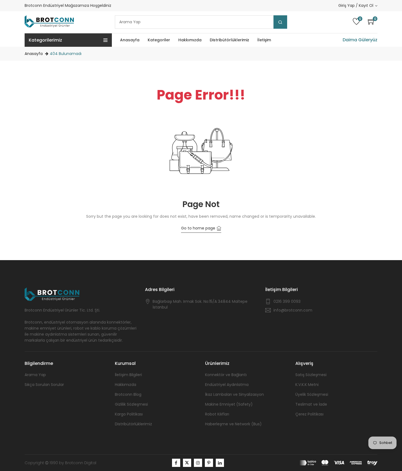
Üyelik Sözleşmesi (311, 394)
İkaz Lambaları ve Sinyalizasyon (234, 394)
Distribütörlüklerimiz (133, 424)
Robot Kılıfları (217, 414)
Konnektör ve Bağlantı (226, 374)
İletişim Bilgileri (128, 374)
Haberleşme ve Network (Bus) (233, 424)
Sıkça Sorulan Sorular (44, 384)
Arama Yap (35, 374)
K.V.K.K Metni (307, 384)
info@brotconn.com (292, 310)
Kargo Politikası (129, 414)
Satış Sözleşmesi (311, 374)
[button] (372, 22)
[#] (176, 463)
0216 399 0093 (287, 301)
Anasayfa (34, 53)
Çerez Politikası (309, 414)
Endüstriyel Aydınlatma (227, 384)
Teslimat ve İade (311, 404)
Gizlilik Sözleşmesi (131, 404)
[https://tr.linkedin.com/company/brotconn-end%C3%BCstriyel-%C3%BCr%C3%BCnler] (220, 463)
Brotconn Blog (128, 394)
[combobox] (201, 22)
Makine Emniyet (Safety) (229, 404)
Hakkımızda (125, 384)
